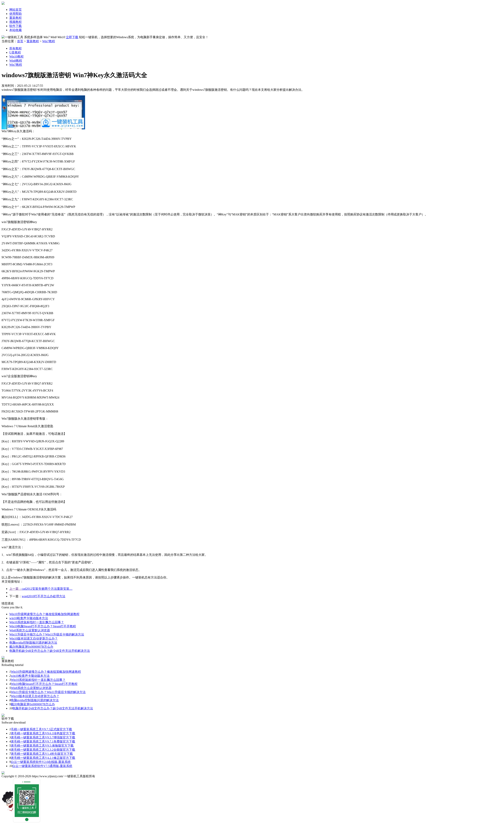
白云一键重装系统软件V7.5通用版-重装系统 (42, 766)
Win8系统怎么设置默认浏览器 (29, 630)
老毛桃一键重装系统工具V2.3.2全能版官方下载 (43, 749)
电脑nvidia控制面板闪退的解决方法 (33, 642)
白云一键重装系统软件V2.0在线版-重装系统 (41, 761)
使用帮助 (15, 13)
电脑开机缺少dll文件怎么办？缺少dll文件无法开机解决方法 (49, 650)
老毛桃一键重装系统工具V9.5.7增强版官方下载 (43, 737)
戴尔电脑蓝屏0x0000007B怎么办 (31, 646)
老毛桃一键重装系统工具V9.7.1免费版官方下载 (43, 741)
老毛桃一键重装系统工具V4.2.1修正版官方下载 (43, 757)
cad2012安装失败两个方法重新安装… (47, 588)
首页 (20, 41)
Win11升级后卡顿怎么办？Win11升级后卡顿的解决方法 (46, 634)
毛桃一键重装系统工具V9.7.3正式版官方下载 (41, 729)
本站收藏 (15, 30)
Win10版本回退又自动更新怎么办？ (33, 638)
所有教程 (15, 48)
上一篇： (15, 588)
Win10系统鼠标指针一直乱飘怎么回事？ (36, 622)
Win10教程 (16, 56)
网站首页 (15, 9)
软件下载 (15, 26)
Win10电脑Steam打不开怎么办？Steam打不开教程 (42, 626)
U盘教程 (15, 52)
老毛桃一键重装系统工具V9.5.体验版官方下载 (42, 745)
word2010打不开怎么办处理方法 (43, 596)
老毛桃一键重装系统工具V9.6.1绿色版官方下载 (43, 733)
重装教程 (15, 17)
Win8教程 (15, 60)
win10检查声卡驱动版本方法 (28, 618)
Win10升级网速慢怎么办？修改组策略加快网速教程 (44, 614)
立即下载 (72, 37)
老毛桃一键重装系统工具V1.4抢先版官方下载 (42, 753)
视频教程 (15, 21)
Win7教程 (48, 41)
